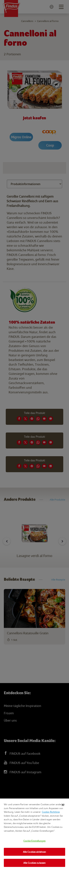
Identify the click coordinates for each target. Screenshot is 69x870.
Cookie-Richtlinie (51, 811)
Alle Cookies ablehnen (34, 851)
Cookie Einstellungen (34, 840)
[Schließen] (63, 805)
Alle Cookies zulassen (34, 862)
